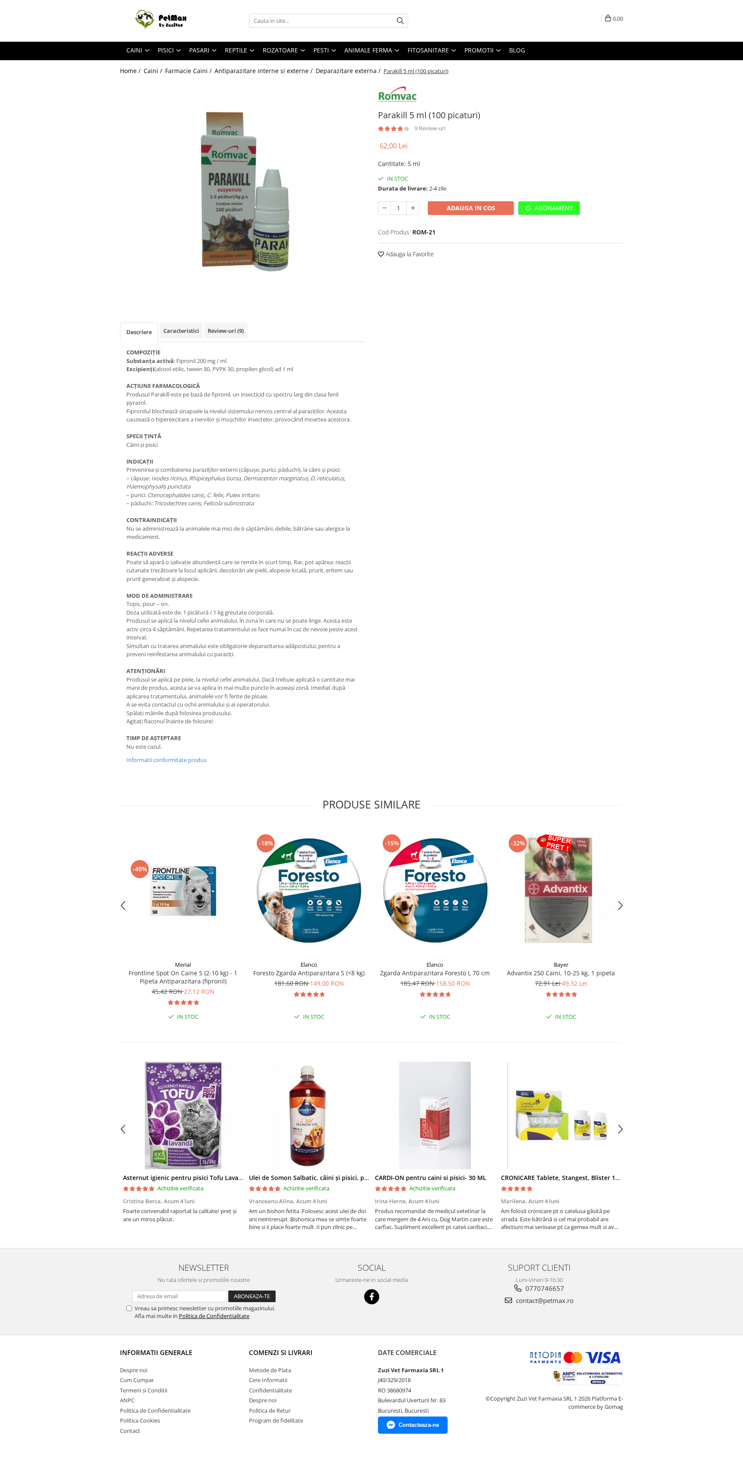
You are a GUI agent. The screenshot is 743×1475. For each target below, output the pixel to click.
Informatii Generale (156, 1352)
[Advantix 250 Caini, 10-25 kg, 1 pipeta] (561, 891)
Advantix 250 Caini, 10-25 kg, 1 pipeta (561, 973)
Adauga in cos (471, 208)
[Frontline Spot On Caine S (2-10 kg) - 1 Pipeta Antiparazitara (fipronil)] (183, 891)
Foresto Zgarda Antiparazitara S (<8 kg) (309, 973)
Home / (131, 71)
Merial (183, 964)
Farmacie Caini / (189, 71)
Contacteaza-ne (419, 1425)
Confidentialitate (270, 1390)
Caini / (154, 71)
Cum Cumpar (137, 1380)
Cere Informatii (268, 1380)
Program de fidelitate (276, 1420)
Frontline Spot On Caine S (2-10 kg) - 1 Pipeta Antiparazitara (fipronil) (183, 977)
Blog (517, 50)
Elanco (309, 964)
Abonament (553, 208)
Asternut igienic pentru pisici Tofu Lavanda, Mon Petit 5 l (207, 1178)
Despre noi (133, 1370)
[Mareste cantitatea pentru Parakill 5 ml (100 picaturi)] (412, 208)
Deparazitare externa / (349, 71)
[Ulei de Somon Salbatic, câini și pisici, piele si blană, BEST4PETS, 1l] (309, 1115)
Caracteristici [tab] (181, 331)
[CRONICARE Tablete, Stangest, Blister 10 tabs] (561, 1115)
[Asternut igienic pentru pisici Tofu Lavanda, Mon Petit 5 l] (183, 1115)
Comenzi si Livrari (281, 1352)
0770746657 (544, 1288)
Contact (130, 1431)
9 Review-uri (429, 128)
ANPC (127, 1400)
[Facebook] (371, 1296)
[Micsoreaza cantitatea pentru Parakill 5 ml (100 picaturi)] (384, 208)
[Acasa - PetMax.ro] (163, 20)
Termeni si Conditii (143, 1390)
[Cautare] (400, 21)
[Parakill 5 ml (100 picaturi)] (242, 189)
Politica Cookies (140, 1420)
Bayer (561, 964)
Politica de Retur (270, 1410)
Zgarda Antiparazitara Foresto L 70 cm (435, 973)
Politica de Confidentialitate (214, 1316)
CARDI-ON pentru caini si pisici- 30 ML (430, 1178)
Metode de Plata (270, 1370)
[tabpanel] (242, 189)
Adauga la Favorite (409, 254)
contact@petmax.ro (544, 1300)
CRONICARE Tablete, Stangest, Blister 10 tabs (567, 1178)
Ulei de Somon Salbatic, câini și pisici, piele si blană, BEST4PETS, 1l (346, 1178)
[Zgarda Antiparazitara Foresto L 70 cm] (435, 891)
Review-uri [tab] (226, 331)
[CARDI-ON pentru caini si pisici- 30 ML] (435, 1115)
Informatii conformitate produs (166, 760)
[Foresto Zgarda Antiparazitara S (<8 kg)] (309, 891)
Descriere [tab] (139, 332)
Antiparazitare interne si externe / (264, 71)
